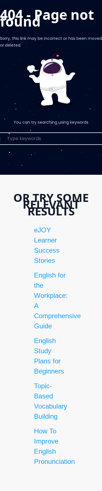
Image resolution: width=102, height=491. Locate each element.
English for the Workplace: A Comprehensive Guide (51, 300)
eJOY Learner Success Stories (47, 245)
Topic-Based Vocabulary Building (50, 401)
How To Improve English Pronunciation (51, 446)
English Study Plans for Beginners (49, 356)
